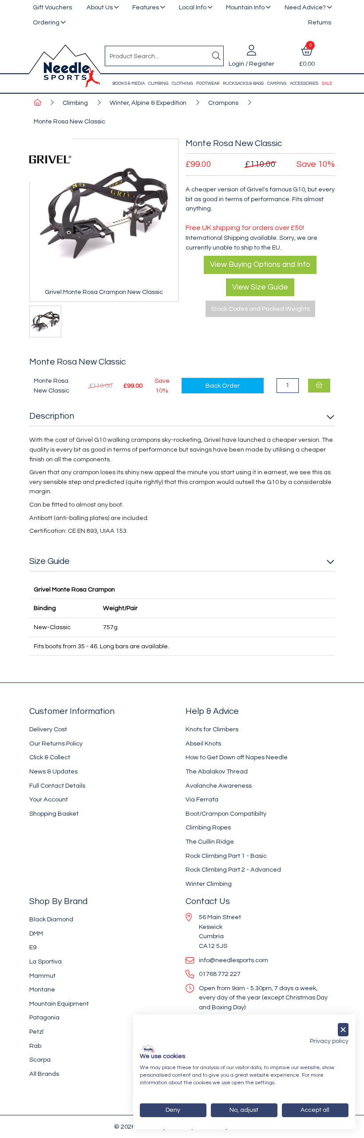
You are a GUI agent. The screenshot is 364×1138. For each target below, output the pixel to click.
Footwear (207, 83)
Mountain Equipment (59, 1003)
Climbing (158, 83)
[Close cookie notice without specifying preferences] (343, 1030)
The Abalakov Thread (217, 771)
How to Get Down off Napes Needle (237, 757)
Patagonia (44, 1017)
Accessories (304, 83)
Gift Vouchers (52, 7)
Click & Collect (49, 757)
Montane (42, 989)
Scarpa (40, 1059)
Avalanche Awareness (219, 785)
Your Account (48, 799)
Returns (319, 22)
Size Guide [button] (49, 561)
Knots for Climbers (212, 729)
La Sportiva (45, 961)
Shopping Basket (54, 813)
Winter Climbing (209, 883)
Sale (327, 83)
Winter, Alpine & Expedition (148, 102)
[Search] (216, 56)
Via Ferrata (202, 799)
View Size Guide (260, 287)
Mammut (42, 975)
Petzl (36, 1031)
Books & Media (128, 83)
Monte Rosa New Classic (69, 121)
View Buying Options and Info (260, 265)
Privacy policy (329, 1041)
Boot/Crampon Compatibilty (226, 813)
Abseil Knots (203, 743)
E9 (32, 947)
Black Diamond (51, 919)
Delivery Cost (48, 729)
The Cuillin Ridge (210, 841)
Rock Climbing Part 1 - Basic (226, 856)
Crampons (223, 102)
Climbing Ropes (208, 827)
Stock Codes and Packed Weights (260, 308)
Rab (35, 1046)
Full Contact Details (57, 785)
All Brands (44, 1074)
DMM (36, 933)
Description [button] (51, 416)
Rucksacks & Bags (243, 83)
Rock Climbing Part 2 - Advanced (233, 869)
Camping (276, 83)
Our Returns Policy (56, 743)
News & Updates (53, 771)
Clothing (182, 83)
